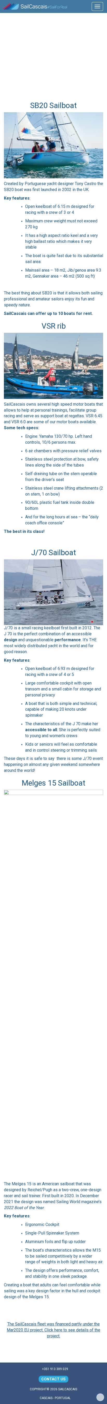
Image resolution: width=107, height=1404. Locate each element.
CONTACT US (53, 1379)
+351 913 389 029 (54, 1369)
